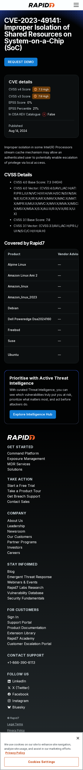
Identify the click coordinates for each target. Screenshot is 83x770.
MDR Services (18, 464)
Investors (14, 547)
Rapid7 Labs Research (25, 587)
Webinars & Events (22, 582)
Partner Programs (22, 542)
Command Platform (23, 453)
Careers (13, 553)
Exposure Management (26, 458)
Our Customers (19, 536)
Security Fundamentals (25, 598)
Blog (10, 571)
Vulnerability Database (25, 593)
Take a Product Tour (24, 491)
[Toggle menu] (76, 5)
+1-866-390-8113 (21, 662)
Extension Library (21, 633)
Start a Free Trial (21, 485)
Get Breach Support (23, 496)
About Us (15, 520)
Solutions (14, 469)
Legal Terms (15, 724)
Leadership (16, 526)
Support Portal (19, 622)
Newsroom (16, 531)
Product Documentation (26, 628)
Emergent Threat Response (29, 577)
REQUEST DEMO (21, 62)
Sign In (13, 617)
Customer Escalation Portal (29, 644)
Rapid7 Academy (20, 638)
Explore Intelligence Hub (32, 414)
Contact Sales (18, 501)
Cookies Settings (41, 762)
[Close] (78, 738)
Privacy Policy (16, 730)
